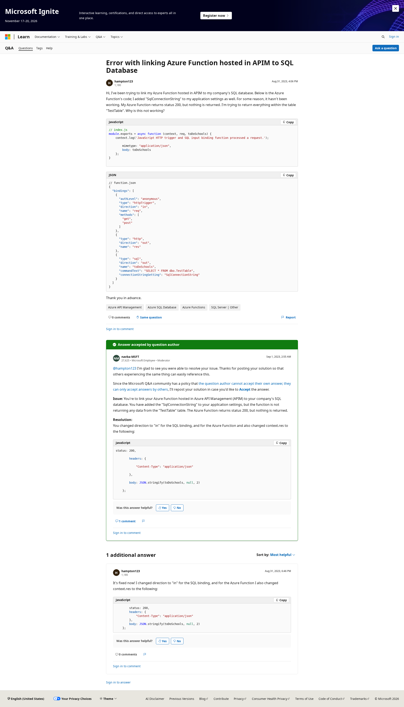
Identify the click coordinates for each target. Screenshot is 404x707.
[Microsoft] (8, 37)
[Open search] (383, 37)
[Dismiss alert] (395, 8)
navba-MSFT (130, 357)
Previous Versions (181, 699)
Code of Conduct (330, 699)
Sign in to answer (118, 682)
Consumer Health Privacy (269, 699)
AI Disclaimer (155, 699)
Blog (202, 699)
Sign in (394, 36)
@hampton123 (125, 368)
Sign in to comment (120, 329)
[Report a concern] (143, 521)
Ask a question (386, 48)
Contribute (221, 699)
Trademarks (358, 699)
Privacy (239, 699)
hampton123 (123, 81)
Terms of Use (304, 699)
